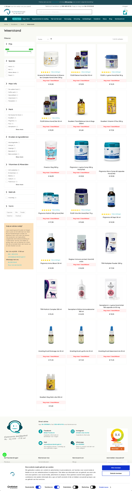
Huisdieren (14, 24)
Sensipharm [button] (13, 127)
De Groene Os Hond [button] (15, 115)
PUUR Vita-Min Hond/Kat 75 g (81, 213)
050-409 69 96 (66, 6)
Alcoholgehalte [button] (14, 142)
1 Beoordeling (56, 118)
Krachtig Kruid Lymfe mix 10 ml (81, 351)
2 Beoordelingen (86, 72)
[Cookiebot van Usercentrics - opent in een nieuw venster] (12, 487)
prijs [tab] (10, 44)
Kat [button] (10, 69)
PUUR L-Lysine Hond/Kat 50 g (111, 75)
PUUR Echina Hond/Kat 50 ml (51, 121)
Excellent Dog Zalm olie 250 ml (51, 397)
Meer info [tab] (13, 83)
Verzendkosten (43, 462)
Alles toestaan (116, 468)
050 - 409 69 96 (13, 254)
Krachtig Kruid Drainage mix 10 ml (51, 351)
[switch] (57, 487)
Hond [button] (11, 66)
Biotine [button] (11, 176)
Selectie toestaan (116, 473)
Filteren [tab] (7, 38)
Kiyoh (117, 446)
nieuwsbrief (55, 2)
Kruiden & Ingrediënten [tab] (19, 137)
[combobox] (64, 12)
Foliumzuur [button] (12, 182)
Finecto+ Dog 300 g (51, 167)
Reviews (7, 462)
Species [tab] (12, 61)
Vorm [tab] (11, 206)
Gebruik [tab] (12, 192)
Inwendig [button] (12, 198)
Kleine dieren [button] (13, 72)
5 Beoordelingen (55, 72)
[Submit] (89, 11)
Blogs (74, 462)
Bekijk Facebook (49, 433)
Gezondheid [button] (13, 95)
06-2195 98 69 (12, 262)
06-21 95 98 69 (89, 6)
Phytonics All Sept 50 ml (112, 217)
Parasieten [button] (12, 101)
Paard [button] (11, 75)
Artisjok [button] (11, 145)
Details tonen (103, 487)
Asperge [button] (12, 148)
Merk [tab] (11, 109)
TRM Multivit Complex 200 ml (51, 309)
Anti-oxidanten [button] (13, 170)
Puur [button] (10, 124)
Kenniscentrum (119, 19)
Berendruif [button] (12, 151)
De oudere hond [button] (14, 89)
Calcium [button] (11, 179)
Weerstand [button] (12, 98)
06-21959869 (46, 424)
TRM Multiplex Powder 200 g (111, 263)
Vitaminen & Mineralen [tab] (18, 164)
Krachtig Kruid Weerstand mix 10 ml (111, 351)
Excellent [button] (12, 118)
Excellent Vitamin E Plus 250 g (112, 121)
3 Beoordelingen (116, 214)
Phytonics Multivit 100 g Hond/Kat (51, 213)
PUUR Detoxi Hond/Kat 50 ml (81, 75)
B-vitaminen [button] (13, 173)
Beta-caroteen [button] (13, 154)
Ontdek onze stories (82, 433)
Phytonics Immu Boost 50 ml (50, 263)
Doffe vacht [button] (13, 92)
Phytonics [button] (12, 121)
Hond (22, 24)
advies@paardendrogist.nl (16, 257)
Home (6, 24)
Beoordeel (115, 449)
